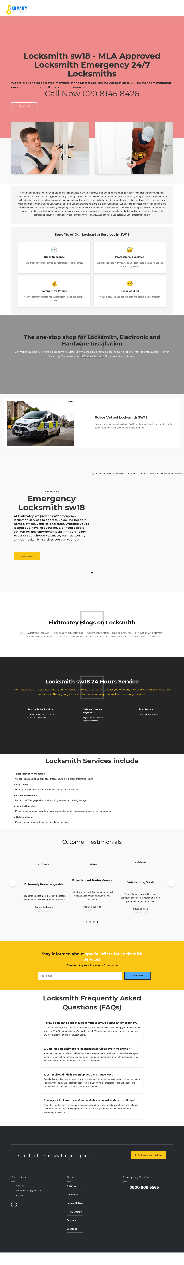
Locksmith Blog (75, 1203)
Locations (72, 1229)
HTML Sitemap (74, 1212)
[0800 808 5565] (12, 1185)
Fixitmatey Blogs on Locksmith (92, 622)
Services (71, 1220)
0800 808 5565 (22, 1186)
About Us (72, 1186)
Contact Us (72, 1194)
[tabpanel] (92, 519)
